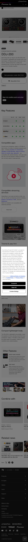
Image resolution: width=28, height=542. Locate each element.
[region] (14, 270)
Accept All (14, 283)
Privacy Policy (19, 277)
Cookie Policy (10, 277)
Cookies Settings (14, 291)
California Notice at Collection (17, 276)
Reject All (14, 287)
